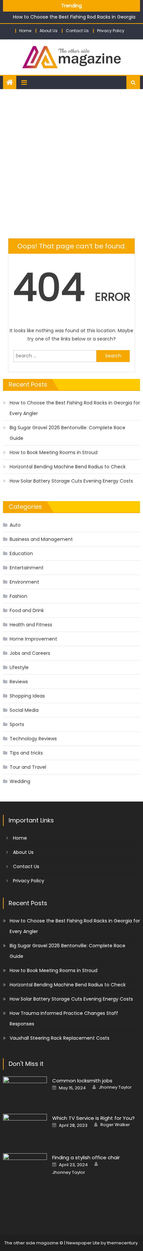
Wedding (20, 781)
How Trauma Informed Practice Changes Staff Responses (64, 1018)
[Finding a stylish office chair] (25, 1179)
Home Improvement (33, 639)
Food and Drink (27, 610)
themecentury (122, 1243)
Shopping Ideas (27, 696)
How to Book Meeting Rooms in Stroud (53, 452)
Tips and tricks (26, 753)
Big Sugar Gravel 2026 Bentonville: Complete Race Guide (67, 433)
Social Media (24, 710)
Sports (17, 724)
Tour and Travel (28, 767)
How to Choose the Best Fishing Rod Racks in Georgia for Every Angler (75, 408)
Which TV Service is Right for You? (93, 1118)
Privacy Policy (110, 30)
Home (25, 30)
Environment (24, 582)
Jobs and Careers (30, 653)
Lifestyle (19, 667)
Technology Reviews (33, 738)
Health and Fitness (31, 624)
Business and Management (41, 539)
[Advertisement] (71, 163)
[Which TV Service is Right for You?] (25, 1129)
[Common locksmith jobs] (25, 1091)
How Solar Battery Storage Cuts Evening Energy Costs (71, 481)
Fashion (18, 596)
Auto (15, 525)
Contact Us (77, 30)
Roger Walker (115, 1125)
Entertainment (27, 567)
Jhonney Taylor (115, 1087)
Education (21, 553)
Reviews (19, 681)
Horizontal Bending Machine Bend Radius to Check (68, 466)
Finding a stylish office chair (86, 1157)
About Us (49, 30)
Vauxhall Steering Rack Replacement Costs (59, 1038)
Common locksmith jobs (82, 1080)
